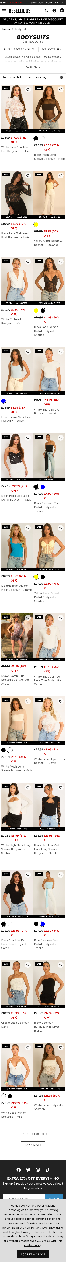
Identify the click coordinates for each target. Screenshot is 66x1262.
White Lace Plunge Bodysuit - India (13, 1114)
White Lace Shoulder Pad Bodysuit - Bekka (15, 149)
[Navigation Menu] (4, 11)
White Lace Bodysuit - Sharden (48, 1107)
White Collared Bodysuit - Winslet (13, 321)
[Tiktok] (48, 1170)
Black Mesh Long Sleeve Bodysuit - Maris (49, 156)
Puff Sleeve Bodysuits (19, 49)
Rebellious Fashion (19, 11)
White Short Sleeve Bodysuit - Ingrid (47, 411)
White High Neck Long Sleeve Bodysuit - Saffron (16, 849)
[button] (28, 89)
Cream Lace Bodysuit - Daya (16, 1024)
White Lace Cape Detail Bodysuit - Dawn (49, 761)
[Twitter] (28, 1170)
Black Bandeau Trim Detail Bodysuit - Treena (47, 507)
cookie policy (32, 1245)
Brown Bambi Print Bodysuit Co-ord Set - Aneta (16, 679)
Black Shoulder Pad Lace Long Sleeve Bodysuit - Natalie (46, 849)
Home (6, 29)
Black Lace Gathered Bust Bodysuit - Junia (15, 235)
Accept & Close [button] (33, 1254)
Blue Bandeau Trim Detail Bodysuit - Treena (46, 944)
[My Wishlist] (54, 11)
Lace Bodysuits (50, 49)
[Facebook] (18, 1170)
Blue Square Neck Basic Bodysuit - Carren (16, 419)
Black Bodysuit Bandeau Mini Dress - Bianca (48, 1026)
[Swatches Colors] (36, 139)
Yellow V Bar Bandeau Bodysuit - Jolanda (48, 242)
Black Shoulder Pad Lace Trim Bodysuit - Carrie (15, 944)
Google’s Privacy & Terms (26, 1232)
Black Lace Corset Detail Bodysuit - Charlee (46, 331)
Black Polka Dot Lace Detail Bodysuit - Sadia (16, 497)
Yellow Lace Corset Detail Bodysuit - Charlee (46, 597)
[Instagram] (38, 1170)
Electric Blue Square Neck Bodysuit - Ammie (16, 587)
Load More (33, 1145)
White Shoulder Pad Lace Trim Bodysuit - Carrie (47, 680)
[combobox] (48, 11)
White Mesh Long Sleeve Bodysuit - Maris (16, 768)
